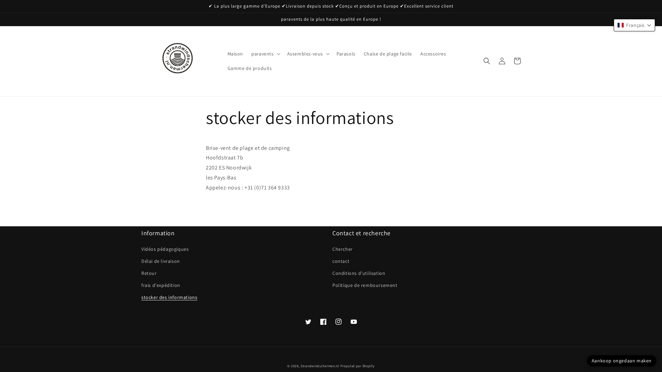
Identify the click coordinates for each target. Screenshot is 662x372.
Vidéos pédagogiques (165, 249)
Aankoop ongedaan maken (622, 361)
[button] (265, 53)
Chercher (342, 249)
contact (340, 261)
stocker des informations (169, 297)
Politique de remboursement (365, 285)
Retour (149, 273)
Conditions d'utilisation (358, 273)
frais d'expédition (160, 285)
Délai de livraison (160, 261)
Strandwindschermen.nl (320, 366)
